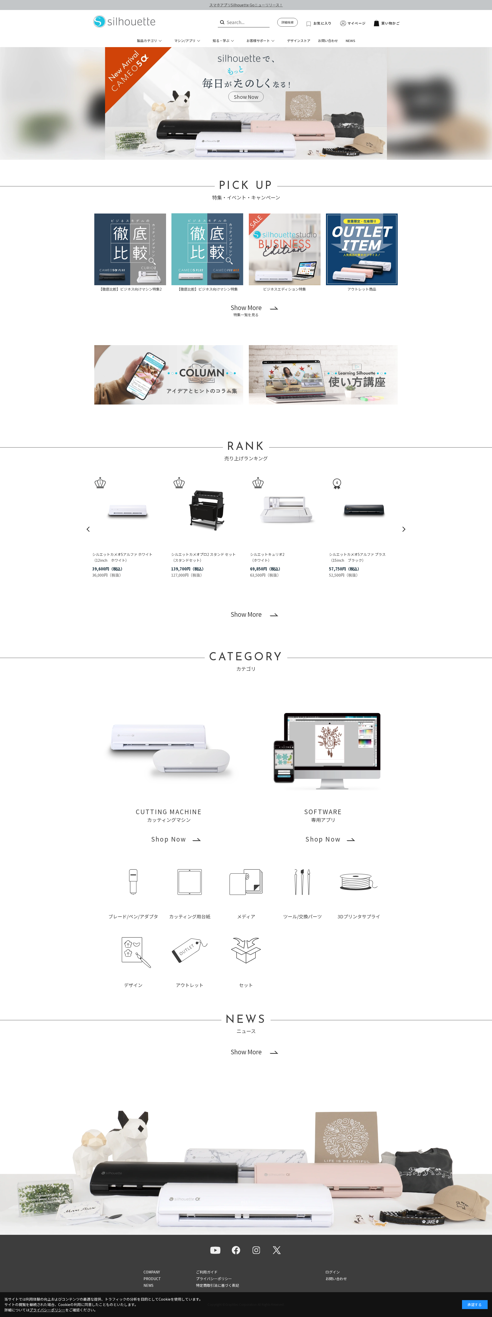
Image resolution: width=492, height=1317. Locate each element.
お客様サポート (258, 40)
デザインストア (298, 40)
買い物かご (390, 23)
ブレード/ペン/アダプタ (133, 916)
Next (404, 529)
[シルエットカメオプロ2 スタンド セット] (206, 509)
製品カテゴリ (147, 40)
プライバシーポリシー (214, 1278)
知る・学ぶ (221, 40)
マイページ (356, 23)
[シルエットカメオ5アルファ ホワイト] (127, 509)
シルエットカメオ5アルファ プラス (357, 554)
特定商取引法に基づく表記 (217, 1285)
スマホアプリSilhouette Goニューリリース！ (246, 4)
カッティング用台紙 (189, 916)
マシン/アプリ (185, 40)
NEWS (350, 40)
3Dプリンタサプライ (358, 916)
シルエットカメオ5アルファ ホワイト (122, 554)
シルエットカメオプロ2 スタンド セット (203, 554)
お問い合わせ (328, 40)
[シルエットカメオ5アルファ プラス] (364, 509)
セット (246, 985)
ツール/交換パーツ (302, 916)
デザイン (133, 985)
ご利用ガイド (207, 1271)
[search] (222, 22)
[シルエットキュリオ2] (285, 509)
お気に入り (322, 23)
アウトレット (189, 985)
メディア (246, 916)
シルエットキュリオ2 (267, 554)
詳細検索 (287, 22)
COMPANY (152, 1271)
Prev (88, 529)
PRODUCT (152, 1278)
